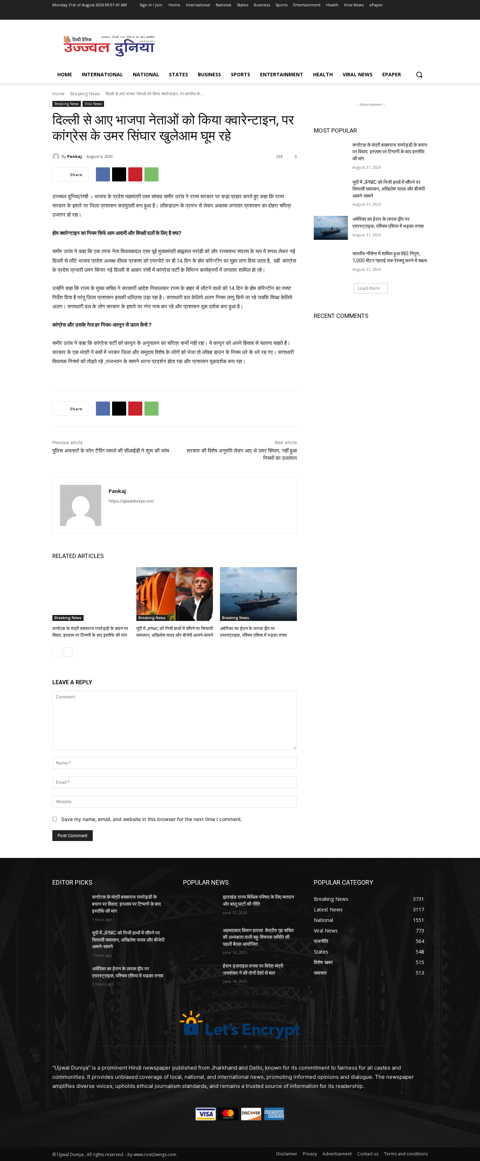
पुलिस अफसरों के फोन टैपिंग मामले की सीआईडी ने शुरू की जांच (110, 451)
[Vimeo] (414, 15)
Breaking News (85, 94)
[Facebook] (385, 15)
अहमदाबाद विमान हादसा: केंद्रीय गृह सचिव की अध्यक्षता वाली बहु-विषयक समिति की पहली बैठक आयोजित (258, 937)
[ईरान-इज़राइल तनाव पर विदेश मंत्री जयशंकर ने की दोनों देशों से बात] (200, 975)
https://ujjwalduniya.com (131, 501)
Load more (369, 288)
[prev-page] (56, 652)
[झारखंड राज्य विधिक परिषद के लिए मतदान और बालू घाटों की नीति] (200, 906)
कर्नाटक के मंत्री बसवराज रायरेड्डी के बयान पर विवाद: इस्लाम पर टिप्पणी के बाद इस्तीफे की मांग (389, 151)
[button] (419, 74)
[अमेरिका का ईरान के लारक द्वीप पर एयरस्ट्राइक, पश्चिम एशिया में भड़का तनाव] (258, 594)
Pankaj (74, 156)
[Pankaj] (56, 156)
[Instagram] (394, 15)
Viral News (93, 103)
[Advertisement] (293, 45)
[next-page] (68, 652)
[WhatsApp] (151, 174)
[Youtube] (424, 15)
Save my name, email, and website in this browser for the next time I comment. (151, 819)
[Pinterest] (135, 174)
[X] (404, 15)
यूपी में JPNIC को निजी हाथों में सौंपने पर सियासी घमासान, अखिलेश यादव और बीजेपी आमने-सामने (388, 189)
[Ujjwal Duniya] (108, 46)
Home (58, 94)
